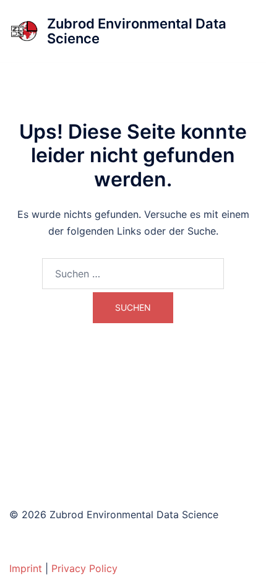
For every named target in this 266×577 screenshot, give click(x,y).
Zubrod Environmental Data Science (136, 30)
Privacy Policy (84, 568)
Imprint (25, 568)
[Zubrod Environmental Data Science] (23, 31)
